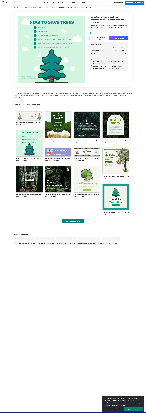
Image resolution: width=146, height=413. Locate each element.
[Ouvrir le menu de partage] (126, 33)
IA (53, 3)
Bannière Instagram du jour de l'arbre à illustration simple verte (116, 212)
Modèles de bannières (38, 7)
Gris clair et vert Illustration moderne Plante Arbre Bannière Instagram (58, 140)
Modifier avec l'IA (119, 38)
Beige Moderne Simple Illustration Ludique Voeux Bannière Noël (29, 122)
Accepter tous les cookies (133, 409)
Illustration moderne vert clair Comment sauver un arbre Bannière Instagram (29, 158)
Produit (45, 3)
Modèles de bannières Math (46, 243)
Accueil (16, 7)
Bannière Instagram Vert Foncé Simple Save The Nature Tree (87, 140)
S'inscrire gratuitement (134, 3)
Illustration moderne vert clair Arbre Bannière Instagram (87, 194)
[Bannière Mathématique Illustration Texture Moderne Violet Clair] (58, 152)
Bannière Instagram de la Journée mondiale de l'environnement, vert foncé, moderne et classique (58, 194)
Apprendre (72, 3)
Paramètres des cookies (114, 409)
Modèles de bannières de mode (24, 239)
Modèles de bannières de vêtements (25, 243)
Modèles (61, 3)
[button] (98, 38)
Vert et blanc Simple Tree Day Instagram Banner (116, 140)
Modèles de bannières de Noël (44, 239)
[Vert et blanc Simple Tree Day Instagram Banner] (116, 125)
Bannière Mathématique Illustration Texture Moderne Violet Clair (58, 158)
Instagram (48, 7)
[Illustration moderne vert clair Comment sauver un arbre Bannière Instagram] (29, 143)
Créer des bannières (25, 7)
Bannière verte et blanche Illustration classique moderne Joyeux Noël (87, 158)
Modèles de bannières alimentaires (66, 239)
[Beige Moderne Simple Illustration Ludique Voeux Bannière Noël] (29, 116)
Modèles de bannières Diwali (110, 239)
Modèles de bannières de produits (107, 243)
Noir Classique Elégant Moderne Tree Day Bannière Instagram (29, 194)
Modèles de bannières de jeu (86, 243)
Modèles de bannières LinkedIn (66, 243)
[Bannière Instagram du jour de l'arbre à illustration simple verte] (116, 197)
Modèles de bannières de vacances (89, 239)
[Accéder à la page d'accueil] (9, 2)
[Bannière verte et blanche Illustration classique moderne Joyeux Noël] (87, 152)
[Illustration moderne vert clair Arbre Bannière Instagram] (87, 179)
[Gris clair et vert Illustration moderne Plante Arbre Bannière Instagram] (58, 125)
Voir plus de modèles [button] (73, 221)
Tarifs (83, 3)
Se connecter (118, 3)
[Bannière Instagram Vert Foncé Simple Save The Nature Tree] (87, 125)
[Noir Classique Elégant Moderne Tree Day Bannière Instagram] (29, 179)
